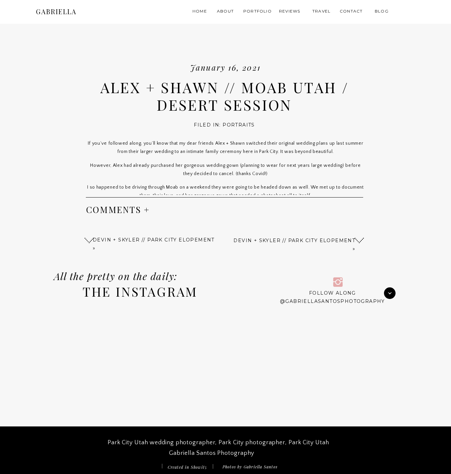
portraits (239, 125)
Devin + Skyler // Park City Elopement (294, 240)
